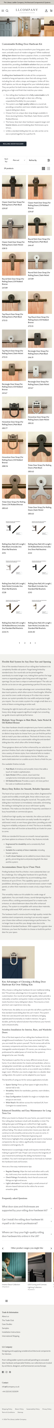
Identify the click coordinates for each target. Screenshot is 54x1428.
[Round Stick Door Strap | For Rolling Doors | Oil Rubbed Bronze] (14, 264)
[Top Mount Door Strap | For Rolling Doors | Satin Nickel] (14, 339)
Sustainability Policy (33, 1409)
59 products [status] (8, 168)
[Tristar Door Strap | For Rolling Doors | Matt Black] (40, 447)
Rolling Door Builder (13, 144)
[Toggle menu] (3, 10)
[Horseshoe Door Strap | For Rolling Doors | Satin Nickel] (40, 405)
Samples (5, 1328)
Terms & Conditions (8, 1412)
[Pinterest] (10, 1372)
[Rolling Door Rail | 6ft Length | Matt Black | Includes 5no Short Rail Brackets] (14, 529)
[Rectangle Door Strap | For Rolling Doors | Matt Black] (40, 339)
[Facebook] (3, 1372)
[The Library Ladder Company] (27, 10)
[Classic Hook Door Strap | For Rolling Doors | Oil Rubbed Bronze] (40, 187)
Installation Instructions (11, 1332)
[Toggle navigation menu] (7, 1301)
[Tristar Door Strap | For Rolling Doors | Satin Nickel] (40, 489)
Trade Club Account (37, 2)
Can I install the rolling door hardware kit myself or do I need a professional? (22, 1221)
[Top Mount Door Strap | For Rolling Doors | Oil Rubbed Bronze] (40, 302)
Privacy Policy (46, 1409)
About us (5, 1316)
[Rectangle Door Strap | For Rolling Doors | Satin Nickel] (40, 369)
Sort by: (12, 160)
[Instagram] (6, 1372)
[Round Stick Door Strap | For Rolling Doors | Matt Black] (40, 225)
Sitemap (20, 1412)
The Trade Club (8, 1320)
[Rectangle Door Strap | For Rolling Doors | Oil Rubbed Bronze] (14, 371)
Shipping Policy (7, 1409)
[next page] (35, 643)
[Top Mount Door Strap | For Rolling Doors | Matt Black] (14, 301)
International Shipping (10, 1336)
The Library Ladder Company (16, 1419)
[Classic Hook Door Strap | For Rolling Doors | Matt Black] (14, 187)
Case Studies (7, 1324)
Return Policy (19, 1409)
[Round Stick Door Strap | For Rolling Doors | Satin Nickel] (40, 260)
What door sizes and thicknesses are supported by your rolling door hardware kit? (24, 1208)
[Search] (8, 10)
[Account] (45, 10)
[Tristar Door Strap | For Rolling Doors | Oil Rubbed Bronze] (14, 487)
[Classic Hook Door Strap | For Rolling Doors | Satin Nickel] (14, 227)
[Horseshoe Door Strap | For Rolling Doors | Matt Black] (14, 407)
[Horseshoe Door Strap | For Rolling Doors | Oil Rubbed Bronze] (14, 443)
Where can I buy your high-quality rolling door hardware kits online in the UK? (23, 1234)
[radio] (43, 168)
